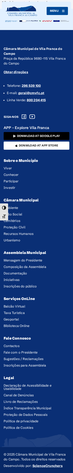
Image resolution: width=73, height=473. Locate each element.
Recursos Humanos (18, 234)
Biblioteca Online (16, 326)
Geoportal (11, 319)
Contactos (11, 346)
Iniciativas (11, 280)
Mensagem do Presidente (23, 260)
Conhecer (11, 175)
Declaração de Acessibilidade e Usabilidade (28, 387)
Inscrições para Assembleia (25, 365)
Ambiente (11, 208)
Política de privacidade (21, 421)
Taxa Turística (14, 313)
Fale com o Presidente (21, 352)
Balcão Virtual (14, 306)
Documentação (15, 273)
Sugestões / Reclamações (24, 359)
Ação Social (13, 214)
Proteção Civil (14, 227)
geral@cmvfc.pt (31, 93)
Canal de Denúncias (19, 395)
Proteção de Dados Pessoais (25, 415)
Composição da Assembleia (25, 267)
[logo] (21, 11)
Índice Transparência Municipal (27, 408)
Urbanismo (12, 240)
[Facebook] (24, 116)
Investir (9, 188)
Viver (8, 168)
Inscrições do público (20, 286)
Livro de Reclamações (21, 402)
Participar (11, 181)
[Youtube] (32, 116)
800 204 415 (36, 100)
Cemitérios (12, 221)
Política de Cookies (18, 428)
